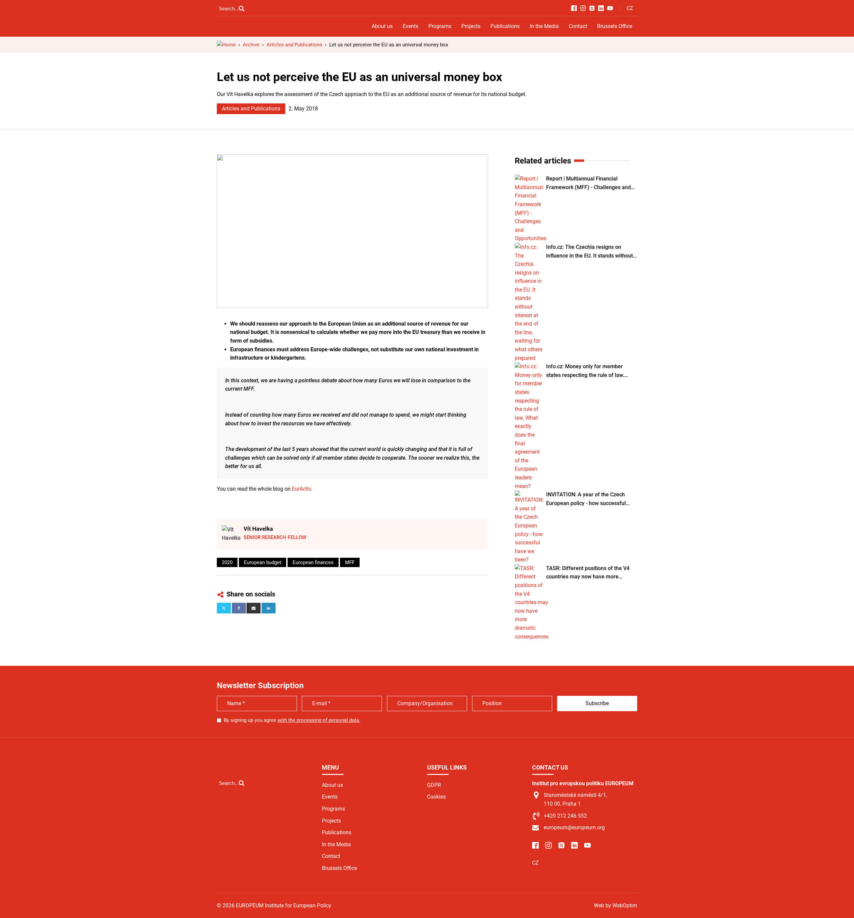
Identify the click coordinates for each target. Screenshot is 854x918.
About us (382, 26)
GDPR (434, 785)
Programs (439, 26)
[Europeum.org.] (226, 45)
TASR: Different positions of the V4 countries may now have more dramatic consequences (587, 573)
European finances (313, 562)
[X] (224, 608)
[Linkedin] (269, 608)
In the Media (544, 26)
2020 (227, 562)
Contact (578, 26)
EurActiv (301, 489)
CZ (629, 8)
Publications (505, 26)
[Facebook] (239, 608)
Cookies (436, 797)
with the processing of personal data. (319, 720)
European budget (262, 562)
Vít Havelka (258, 528)
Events (410, 26)
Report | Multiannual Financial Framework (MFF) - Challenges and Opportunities (588, 183)
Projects (470, 26)
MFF (350, 562)
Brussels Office (614, 26)
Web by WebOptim (615, 905)
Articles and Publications (251, 108)
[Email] (254, 608)
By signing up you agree (292, 720)
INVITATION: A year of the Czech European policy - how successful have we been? (586, 499)
